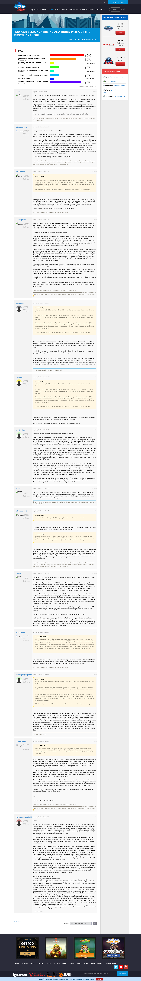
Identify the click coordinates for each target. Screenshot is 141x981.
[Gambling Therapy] (65, 975)
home (17, 964)
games (57, 10)
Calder (18, 573)
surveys (72, 10)
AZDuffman (20, 172)
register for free (118, 2)
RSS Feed (18, 922)
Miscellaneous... (120, 96)
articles (25, 964)
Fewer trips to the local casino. (29, 55)
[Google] (126, 967)
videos (85, 10)
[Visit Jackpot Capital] (113, 948)
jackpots (64, 10)
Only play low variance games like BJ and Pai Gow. (33, 71)
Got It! (100, 979)
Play (120, 33)
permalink (94, 91)
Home (70, 39)
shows (91, 10)
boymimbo (20, 303)
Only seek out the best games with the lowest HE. (32, 63)
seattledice (20, 430)
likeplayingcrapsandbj (25, 675)
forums (51, 10)
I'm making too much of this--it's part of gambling (33, 82)
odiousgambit (21, 127)
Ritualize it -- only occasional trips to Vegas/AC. (31, 59)
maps (86, 964)
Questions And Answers (90, 39)
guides (78, 10)
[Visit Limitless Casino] (27, 948)
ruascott (19, 377)
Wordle (113, 81)
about (93, 964)
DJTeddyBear (21, 220)
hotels (44, 10)
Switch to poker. (24, 78)
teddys (18, 92)
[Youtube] (121, 967)
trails (97, 10)
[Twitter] (116, 967)
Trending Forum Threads (112, 72)
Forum (77, 39)
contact (100, 964)
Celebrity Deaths (119, 86)
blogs (102, 10)
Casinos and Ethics (116, 77)
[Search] (124, 10)
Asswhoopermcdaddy (24, 817)
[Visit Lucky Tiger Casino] (85, 948)
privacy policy (111, 964)
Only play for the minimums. (28, 67)
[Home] (32, 10)
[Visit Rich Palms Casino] (56, 948)
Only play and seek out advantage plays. (33, 75)
